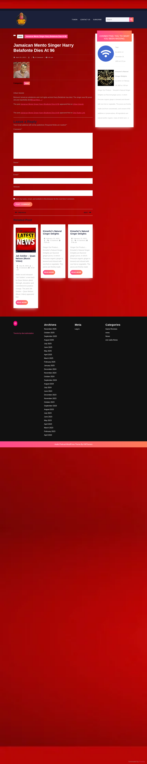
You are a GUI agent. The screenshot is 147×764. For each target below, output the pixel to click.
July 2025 (48, 344)
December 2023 (50, 395)
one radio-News (111, 340)
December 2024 (50, 369)
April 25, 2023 (21, 57)
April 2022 (48, 435)
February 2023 (49, 431)
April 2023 (48, 424)
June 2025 (48, 347)
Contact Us (85, 19)
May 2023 (48, 420)
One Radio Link (79, 113)
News (107, 336)
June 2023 (48, 417)
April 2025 (48, 354)
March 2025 (48, 358)
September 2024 (50, 380)
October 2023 (49, 402)
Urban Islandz (78, 104)
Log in (77, 329)
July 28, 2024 (24, 266)
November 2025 (50, 329)
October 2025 (49, 333)
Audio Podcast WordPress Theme (67, 444)
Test (116, 47)
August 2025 (49, 340)
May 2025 (48, 351)
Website (16, 187)
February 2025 (49, 362)
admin (119, 52)
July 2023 (48, 413)
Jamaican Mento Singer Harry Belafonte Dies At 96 (40, 104)
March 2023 (48, 428)
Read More (22, 303)
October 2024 (49, 376)
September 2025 (50, 336)
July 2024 (48, 387)
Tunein (74, 19)
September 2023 (50, 406)
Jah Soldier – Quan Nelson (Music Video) (25, 258)
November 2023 (50, 398)
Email (16, 175)
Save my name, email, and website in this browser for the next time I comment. (45, 199)
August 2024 (49, 384)
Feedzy (142, 761)
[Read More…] (36, 100)
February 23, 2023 (52, 238)
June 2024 (48, 391)
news (20, 36)
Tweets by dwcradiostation (23, 333)
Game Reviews (111, 329)
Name (16, 162)
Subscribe (97, 19)
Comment (17, 129)
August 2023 (49, 409)
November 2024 (50, 373)
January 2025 (49, 365)
